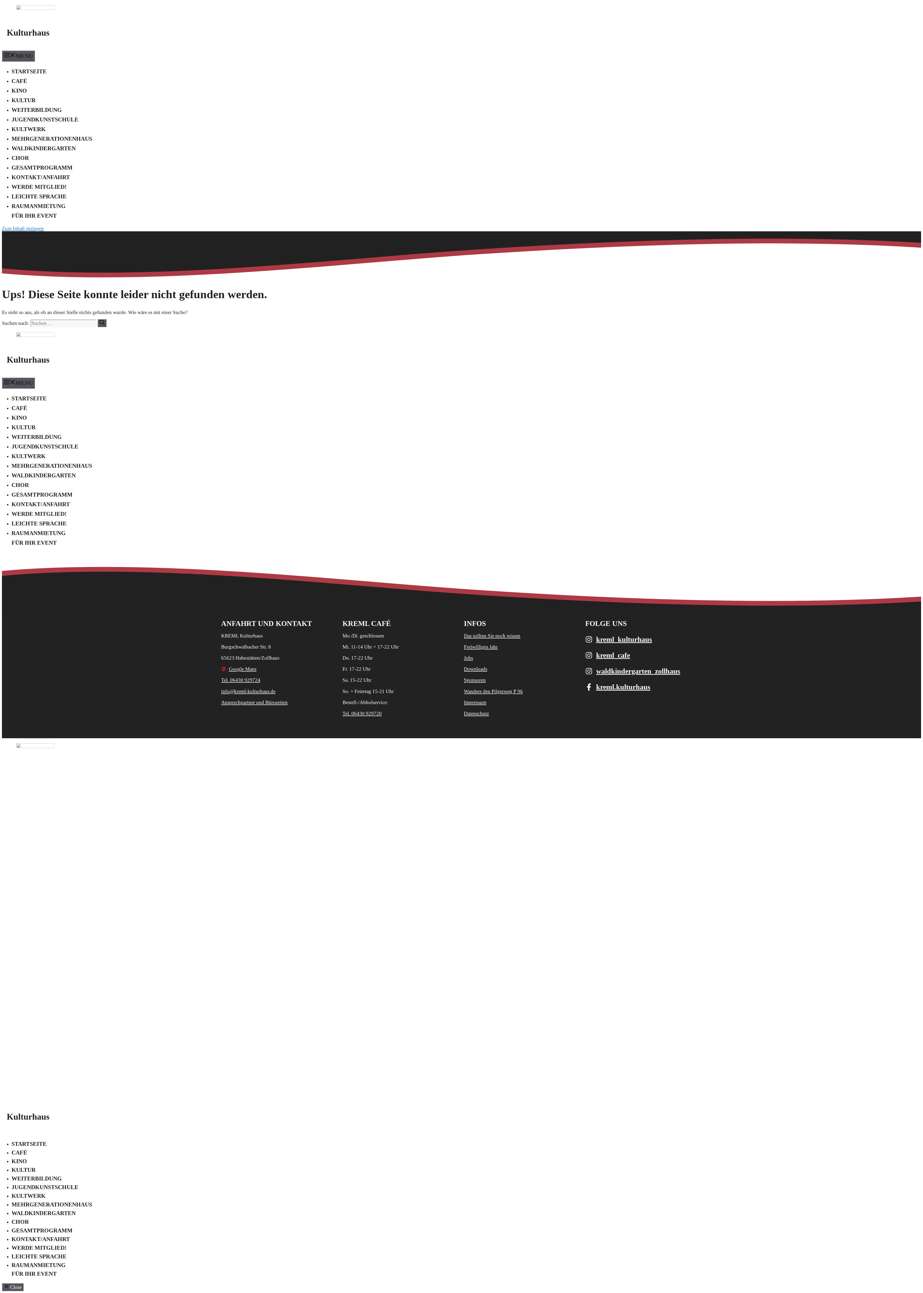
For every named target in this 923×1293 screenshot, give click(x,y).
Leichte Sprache (39, 196)
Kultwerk (29, 129)
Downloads (475, 669)
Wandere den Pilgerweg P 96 (493, 691)
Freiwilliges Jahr (481, 647)
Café (19, 81)
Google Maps (242, 669)
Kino (19, 91)
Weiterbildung (37, 110)
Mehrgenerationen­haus (52, 139)
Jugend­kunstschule (45, 119)
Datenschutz (476, 713)
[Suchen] (102, 323)
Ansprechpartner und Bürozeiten (254, 702)
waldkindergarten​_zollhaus (638, 671)
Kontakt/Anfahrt (41, 177)
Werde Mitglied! (39, 187)
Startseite (29, 71)
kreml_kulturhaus (624, 639)
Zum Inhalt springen (23, 228)
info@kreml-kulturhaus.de (248, 691)
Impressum (475, 702)
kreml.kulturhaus (623, 687)
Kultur (24, 100)
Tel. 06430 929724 (240, 680)
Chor (20, 158)
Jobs (468, 658)
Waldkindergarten (44, 148)
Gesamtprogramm (42, 167)
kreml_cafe (613, 655)
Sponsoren (475, 680)
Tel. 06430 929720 (362, 713)
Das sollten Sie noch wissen (492, 636)
